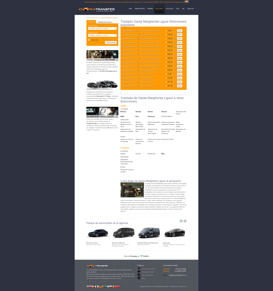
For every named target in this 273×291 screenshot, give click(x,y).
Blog (143, 278)
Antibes (123, 153)
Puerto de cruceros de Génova (140, 141)
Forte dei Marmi (166, 116)
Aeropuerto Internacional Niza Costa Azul (127, 162)
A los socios (169, 9)
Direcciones (159, 9)
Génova (164, 111)
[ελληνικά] (108, 286)
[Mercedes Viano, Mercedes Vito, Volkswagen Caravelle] (123, 226)
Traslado (91, 22)
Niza (162, 153)
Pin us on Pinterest (147, 275)
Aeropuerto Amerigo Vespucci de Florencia (168, 131)
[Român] (113, 286)
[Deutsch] (100, 286)
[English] (87, 286)
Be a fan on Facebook (148, 269)
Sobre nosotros (140, 9)
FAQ (183, 9)
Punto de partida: (93, 26)
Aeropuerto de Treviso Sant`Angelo (153, 131)
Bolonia (123, 111)
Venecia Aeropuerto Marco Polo (139, 124)
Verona (150, 111)
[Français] (95, 286)
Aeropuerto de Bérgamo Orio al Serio (126, 124)
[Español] (92, 286)
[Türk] (116, 286)
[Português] (103, 286)
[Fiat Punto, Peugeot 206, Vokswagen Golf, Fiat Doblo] (175, 226)
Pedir (179, 30)
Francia (125, 147)
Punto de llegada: (93, 33)
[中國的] (118, 286)
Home (130, 9)
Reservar (150, 9)
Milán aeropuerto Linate (179, 124)
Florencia (151, 116)
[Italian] (98, 286)
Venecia (138, 111)
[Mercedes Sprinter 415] (149, 226)
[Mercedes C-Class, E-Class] (98, 226)
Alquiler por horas (104, 22)
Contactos (190, 9)
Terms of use (183, 286)
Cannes (138, 153)
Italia (123, 105)
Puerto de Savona (167, 139)
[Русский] (90, 286)
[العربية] (105, 286)
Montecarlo (151, 153)
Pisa (137, 116)
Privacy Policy (174, 286)
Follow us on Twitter (148, 272)
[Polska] (110, 286)
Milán (122, 116)
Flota (177, 9)
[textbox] (102, 28)
